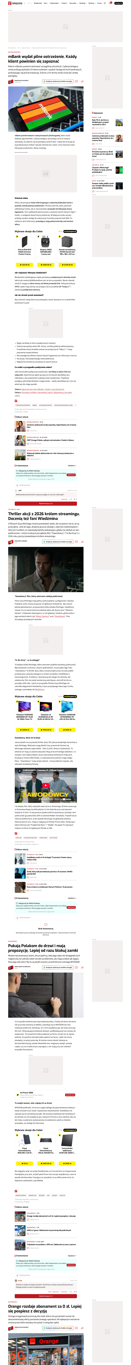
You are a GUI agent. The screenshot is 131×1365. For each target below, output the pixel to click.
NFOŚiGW (41, 1195)
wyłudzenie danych (45, 405)
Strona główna (12, 48)
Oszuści (54, 1195)
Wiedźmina (39, 689)
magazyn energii (21, 1195)
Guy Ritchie (53, 838)
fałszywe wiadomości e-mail (63, 405)
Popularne (71, 466)
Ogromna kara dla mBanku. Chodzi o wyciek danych (43, 389)
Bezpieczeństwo (25, 48)
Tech (19, 48)
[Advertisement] (65, 26)
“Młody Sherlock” (42, 616)
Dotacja (62, 1195)
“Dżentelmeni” (59, 616)
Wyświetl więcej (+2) (46, 504)
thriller (18, 838)
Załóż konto (71, 475)
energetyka (32, 1195)
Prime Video (43, 838)
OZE (48, 1195)
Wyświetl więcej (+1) (46, 1296)
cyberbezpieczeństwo (23, 405)
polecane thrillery (30, 838)
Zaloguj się (118, 3)
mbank (35, 405)
